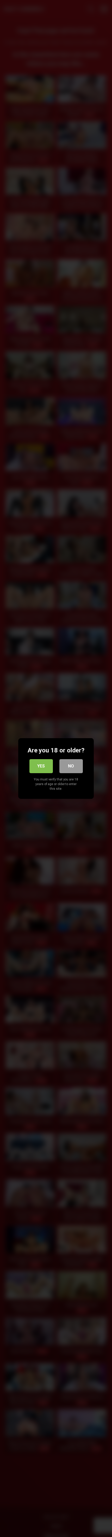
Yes (41, 766)
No (71, 766)
